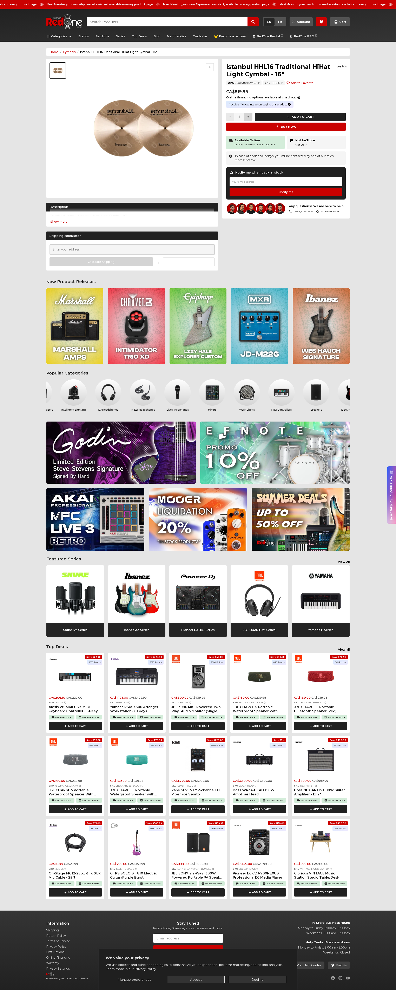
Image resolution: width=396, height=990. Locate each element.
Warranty (52, 963)
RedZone (102, 36)
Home (54, 52)
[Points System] (289, 104)
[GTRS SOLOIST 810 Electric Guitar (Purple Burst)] (136, 844)
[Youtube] (348, 978)
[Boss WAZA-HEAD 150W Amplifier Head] (259, 761)
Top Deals (139, 36)
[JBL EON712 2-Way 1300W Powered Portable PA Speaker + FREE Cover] (198, 844)
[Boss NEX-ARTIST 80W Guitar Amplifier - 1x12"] (320, 761)
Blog (156, 36)
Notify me (285, 192)
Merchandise (176, 36)
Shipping (52, 930)
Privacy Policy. (145, 969)
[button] (65, 703)
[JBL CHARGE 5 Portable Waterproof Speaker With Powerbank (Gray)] (75, 761)
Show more (58, 221)
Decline (257, 980)
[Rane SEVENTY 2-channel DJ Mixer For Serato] (198, 761)
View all (344, 649)
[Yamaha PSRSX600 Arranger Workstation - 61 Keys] (136, 677)
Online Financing (58, 957)
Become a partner (232, 36)
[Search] (253, 21)
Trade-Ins (200, 36)
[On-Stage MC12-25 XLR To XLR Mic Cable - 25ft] (75, 844)
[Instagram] (340, 978)
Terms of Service (58, 941)
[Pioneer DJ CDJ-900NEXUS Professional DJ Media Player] (259, 844)
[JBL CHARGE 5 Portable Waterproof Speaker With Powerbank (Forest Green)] (259, 677)
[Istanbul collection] (341, 66)
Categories (59, 36)
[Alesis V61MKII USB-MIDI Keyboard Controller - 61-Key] (75, 677)
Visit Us (301, 144)
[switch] (274, 21)
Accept (196, 980)
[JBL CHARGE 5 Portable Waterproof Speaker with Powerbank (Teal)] (136, 761)
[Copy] (259, 83)
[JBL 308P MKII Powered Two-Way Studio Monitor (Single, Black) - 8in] (198, 677)
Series (120, 36)
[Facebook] (333, 978)
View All (344, 562)
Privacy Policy (56, 947)
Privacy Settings (58, 968)
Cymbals (69, 52)
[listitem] (75, 326)
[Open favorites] (321, 21)
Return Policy (56, 936)
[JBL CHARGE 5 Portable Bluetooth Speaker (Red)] (320, 677)
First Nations (55, 952)
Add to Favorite (302, 83)
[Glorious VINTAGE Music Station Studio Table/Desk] (320, 844)
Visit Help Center (309, 965)
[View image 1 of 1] (58, 70)
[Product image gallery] (58, 190)
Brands (83, 36)
